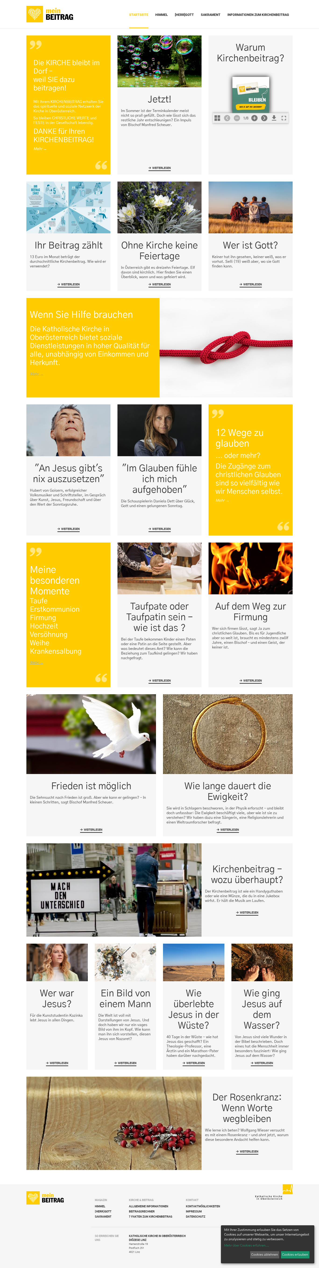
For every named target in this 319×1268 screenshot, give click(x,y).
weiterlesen (160, 169)
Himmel (100, 1206)
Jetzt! (159, 99)
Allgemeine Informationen (148, 1206)
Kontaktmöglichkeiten (203, 1206)
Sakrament (103, 1216)
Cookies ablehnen (264, 1254)
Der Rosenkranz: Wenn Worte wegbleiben (247, 1108)
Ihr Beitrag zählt (69, 245)
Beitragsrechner (142, 1211)
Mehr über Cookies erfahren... (246, 1245)
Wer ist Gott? (250, 245)
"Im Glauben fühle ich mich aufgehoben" (159, 479)
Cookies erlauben (295, 1254)
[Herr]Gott (103, 1211)
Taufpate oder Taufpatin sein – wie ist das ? (159, 617)
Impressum (194, 1211)
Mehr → (36, 374)
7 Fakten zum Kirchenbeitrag (150, 1216)
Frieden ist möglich (91, 786)
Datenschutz (195, 1216)
